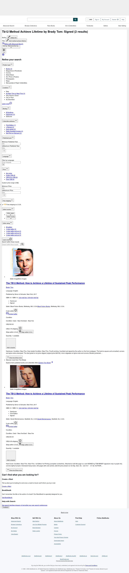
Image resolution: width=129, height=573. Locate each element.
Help (123, 19)
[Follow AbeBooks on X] (98, 524)
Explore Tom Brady (45, 363)
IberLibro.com (94, 556)
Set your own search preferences (36, 505)
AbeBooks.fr (48, 556)
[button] (66, 71)
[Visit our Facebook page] (98, 521)
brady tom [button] (14, 37)
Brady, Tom (9, 287)
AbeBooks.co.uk (26, 556)
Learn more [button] (6, 240)
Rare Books (51, 26)
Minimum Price (6, 186)
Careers (56, 527)
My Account (105, 19)
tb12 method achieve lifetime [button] (17, 41)
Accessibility (57, 544)
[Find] (75, 19)
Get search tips (7, 505)
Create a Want (6, 486)
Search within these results (10, 242)
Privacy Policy (58, 534)
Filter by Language (8, 160)
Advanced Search (8, 26)
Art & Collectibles (70, 26)
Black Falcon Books (43, 306)
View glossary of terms (19, 505)
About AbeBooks (58, 521)
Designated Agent (59, 540)
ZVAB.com (105, 556)
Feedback (6, 507)
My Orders (14, 531)
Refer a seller (36, 531)
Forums (56, 531)
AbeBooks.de (38, 556)
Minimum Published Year (10, 142)
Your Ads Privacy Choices (61, 537)
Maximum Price (8, 190)
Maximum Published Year (11, 146)
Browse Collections (31, 26)
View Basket (14, 534)
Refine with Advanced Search (13, 44)
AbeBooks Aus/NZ (71, 556)
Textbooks (89, 26)
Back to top (64, 512)
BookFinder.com (64, 560)
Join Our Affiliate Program (40, 524)
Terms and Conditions (91, 565)
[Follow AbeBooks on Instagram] (98, 527)
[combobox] (11, 46)
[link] (3, 55)
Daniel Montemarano (44, 419)
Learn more (5, 104)
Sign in (97, 19)
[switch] (2, 204)
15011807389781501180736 (28, 298)
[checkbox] (6, 127)
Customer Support (80, 524)
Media (55, 524)
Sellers (106, 26)
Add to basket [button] (11, 347)
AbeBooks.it (59, 556)
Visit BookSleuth (7, 498)
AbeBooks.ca (83, 556)
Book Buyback (36, 527)
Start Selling (122, 26)
